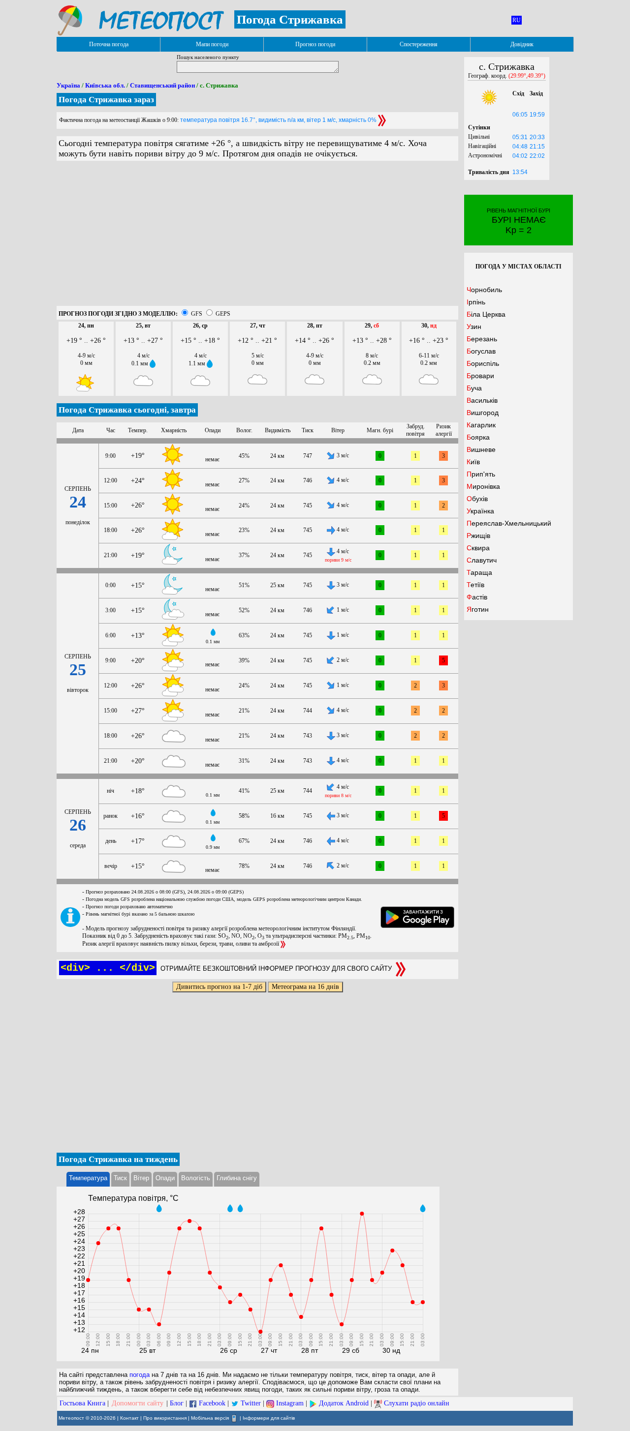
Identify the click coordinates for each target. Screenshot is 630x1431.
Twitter (251, 1403)
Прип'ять (481, 474)
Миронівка (483, 486)
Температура (88, 1178)
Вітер (141, 1178)
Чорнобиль (484, 290)
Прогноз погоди (315, 44)
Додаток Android (344, 1403)
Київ (473, 462)
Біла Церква (486, 314)
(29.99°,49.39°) (526, 75)
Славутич (482, 560)
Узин (474, 326)
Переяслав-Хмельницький (509, 523)
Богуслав (481, 351)
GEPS (223, 313)
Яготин (478, 609)
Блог (177, 1403)
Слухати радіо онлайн (416, 1403)
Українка (480, 511)
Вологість (195, 1178)
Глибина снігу (237, 1178)
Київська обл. (105, 85)
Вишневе (481, 449)
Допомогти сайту (137, 1403)
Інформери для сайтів (269, 1418)
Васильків (482, 400)
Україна (68, 85)
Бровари (480, 376)
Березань (482, 339)
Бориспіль (483, 363)
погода (139, 1374)
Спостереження (419, 44)
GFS (196, 313)
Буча (474, 388)
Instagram (290, 1403)
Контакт (129, 1418)
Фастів (477, 597)
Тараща (479, 572)
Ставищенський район (162, 85)
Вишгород (483, 413)
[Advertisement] (257, 237)
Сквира (478, 548)
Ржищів (478, 535)
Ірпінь (476, 302)
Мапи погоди (212, 44)
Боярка (478, 437)
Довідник (522, 44)
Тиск (120, 1178)
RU (516, 20)
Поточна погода (108, 44)
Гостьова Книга (82, 1403)
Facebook (212, 1403)
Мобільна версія (210, 1418)
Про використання (165, 1418)
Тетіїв (475, 585)
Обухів (477, 499)
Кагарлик (481, 425)
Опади (165, 1178)
